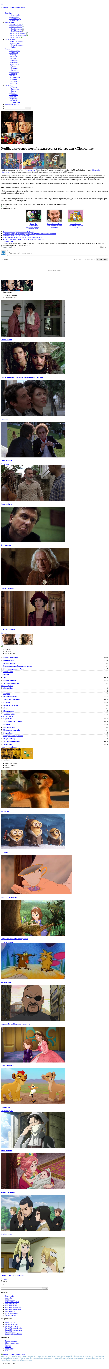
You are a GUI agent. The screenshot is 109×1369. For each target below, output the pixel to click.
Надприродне (8, 711)
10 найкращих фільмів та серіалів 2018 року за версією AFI (24, 237)
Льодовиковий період (11, 741)
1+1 (4, 677)
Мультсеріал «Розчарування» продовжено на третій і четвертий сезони (33, 226)
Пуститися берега (10, 697)
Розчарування (30, 170)
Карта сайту (9, 1349)
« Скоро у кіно (14, 21)
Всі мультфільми (7, 942)
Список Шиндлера (11, 683)
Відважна (8, 744)
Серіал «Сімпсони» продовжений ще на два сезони (76, 225)
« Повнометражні (16, 41)
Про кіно (8, 13)
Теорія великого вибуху (12, 699)
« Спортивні (14, 72)
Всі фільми (5, 464)
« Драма (12, 91)
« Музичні (13, 81)
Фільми (8, 49)
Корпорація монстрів (11, 730)
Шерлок (6, 694)
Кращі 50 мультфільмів (9, 747)
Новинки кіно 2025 (12, 1302)
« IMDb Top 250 (15, 25)
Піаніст (6, 675)
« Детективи (14, 64)
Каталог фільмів (11, 1304)
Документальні (10, 1315)
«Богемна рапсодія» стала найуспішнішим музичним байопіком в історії (29, 234)
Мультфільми (10, 39)
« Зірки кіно (14, 17)
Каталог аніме (10, 1311)
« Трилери (13, 74)
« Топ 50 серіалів (15, 31)
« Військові (13, 62)
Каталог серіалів (11, 1305)
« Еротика (13, 83)
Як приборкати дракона (12, 721)
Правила (8, 1345)
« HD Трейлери (15, 19)
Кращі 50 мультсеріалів (13, 1330)
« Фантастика (14, 77)
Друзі (5, 708)
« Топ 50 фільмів (15, 29)
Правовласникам (11, 1341)
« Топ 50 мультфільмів (17, 33)
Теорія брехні (9, 714)
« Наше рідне (14, 51)
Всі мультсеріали (7, 1111)
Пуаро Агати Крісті (10, 705)
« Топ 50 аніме (15, 37)
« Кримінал (13, 70)
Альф (5, 691)
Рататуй (6, 724)
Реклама (8, 1347)
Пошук (28, 108)
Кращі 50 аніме (10, 1332)
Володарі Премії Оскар (13, 1334)
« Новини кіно (14, 15)
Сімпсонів (96, 170)
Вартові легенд (9, 727)
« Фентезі (13, 79)
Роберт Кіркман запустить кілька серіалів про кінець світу (24, 239)
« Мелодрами (14, 56)
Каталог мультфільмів (13, 1307)
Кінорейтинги (10, 22)
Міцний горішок (9, 680)
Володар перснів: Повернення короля (17, 666)
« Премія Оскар (15, 27)
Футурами (5, 172)
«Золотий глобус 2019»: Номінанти (16, 236)
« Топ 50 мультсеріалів (18, 35)
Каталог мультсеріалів (13, 1309)
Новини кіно (9, 1296)
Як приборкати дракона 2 (13, 736)
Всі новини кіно (7, 241)
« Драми (12, 66)
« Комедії (12, 58)
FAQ (7, 1350)
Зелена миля (8, 672)
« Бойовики (13, 53)
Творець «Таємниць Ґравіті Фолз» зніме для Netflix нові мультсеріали (54, 225)
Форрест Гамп (8, 660)
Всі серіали (5, 633)
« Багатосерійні (15, 43)
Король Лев (7, 718)
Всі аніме (4, 1279)
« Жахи (12, 76)
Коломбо (6, 702)
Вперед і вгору (8, 733)
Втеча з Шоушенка (10, 657)
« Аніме (12, 47)
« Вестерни (13, 55)
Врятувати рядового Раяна (13, 669)
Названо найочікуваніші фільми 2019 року (18, 232)
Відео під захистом (12, 1343)
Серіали (8, 85)
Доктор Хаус (8, 688)
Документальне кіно (12, 104)
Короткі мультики (11, 1313)
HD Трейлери (10, 1300)
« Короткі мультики (17, 45)
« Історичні (13, 68)
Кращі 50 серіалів (7, 716)
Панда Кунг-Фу (9, 739)
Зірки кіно (9, 1298)
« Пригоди (13, 60)
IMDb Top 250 (10, 1322)
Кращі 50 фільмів (7, 686)
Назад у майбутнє (10, 663)
